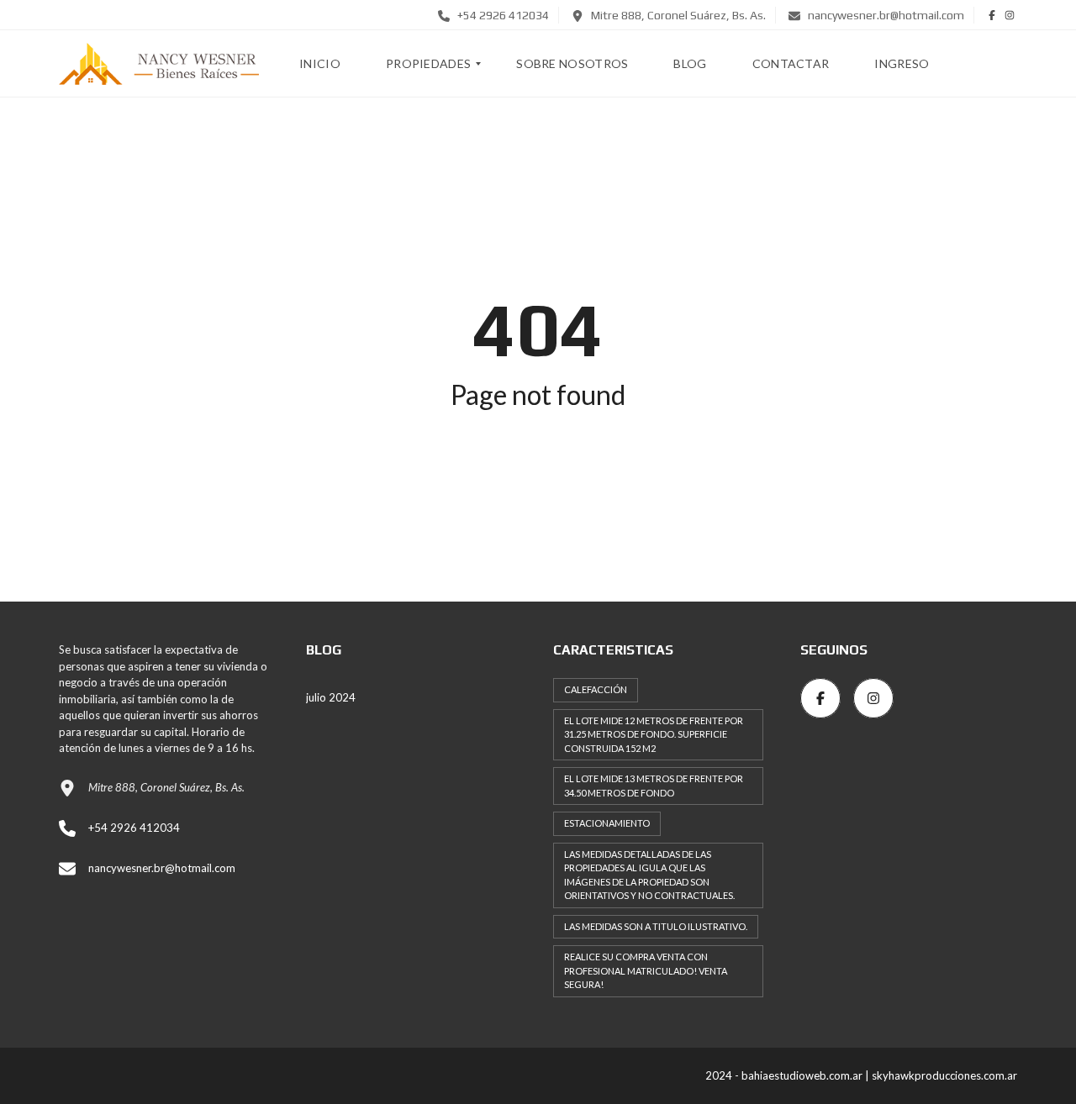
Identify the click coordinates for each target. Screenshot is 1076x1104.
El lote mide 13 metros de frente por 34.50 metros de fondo (653, 785)
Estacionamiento (607, 822)
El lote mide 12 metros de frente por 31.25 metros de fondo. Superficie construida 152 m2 (653, 734)
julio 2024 (331, 697)
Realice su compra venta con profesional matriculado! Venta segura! (645, 970)
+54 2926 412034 (502, 15)
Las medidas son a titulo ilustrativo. (655, 926)
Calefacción (595, 689)
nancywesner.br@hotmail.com (884, 15)
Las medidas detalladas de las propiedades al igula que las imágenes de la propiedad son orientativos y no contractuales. (649, 875)
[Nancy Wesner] (159, 63)
